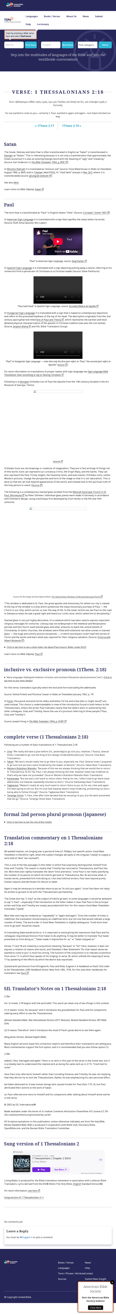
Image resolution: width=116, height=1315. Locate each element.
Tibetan (38, 172)
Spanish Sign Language (19, 267)
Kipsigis (8, 155)
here (23, 973)
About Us (71, 16)
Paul (37, 654)
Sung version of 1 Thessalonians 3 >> (24, 1197)
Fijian (10, 701)
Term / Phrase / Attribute (71, 1273)
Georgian (24, 381)
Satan (38, 189)
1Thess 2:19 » (71, 126)
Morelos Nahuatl (16, 169)
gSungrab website (39, 175)
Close (112, 1282)
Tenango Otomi (15, 795)
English (77, 1183)
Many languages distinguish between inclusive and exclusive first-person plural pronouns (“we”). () (58, 679)
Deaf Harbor (78, 261)
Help (28, 24)
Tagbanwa (12, 785)
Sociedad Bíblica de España (82, 306)
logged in (27, 1237)
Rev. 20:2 (87, 172)
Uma (9, 751)
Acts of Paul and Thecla (49, 319)
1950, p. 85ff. (48, 162)
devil (16, 182)
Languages (32, 16)
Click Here (95, 1307)
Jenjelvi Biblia (21, 326)
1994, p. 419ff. (46, 721)
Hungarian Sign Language (21, 312)
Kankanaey (13, 778)
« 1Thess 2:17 (44, 126)
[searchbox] (88, 45)
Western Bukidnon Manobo (21, 768)
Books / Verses (52, 16)
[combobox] (87, 45)
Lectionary (43, 24)
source (61, 364)
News (86, 16)
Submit (99, 16)
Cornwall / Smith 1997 (95, 212)
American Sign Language (20, 219)
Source (36, 485)
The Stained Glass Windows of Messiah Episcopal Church (76, 596)
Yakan (10, 761)
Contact (89, 1273)
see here (33, 1190)
